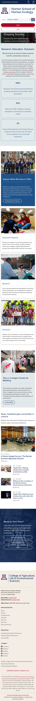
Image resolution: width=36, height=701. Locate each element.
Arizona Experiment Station (9, 666)
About (3, 611)
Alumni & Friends (6, 624)
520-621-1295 (16, 600)
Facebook (6, 646)
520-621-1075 (12, 598)
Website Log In (25, 670)
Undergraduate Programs (12, 201)
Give (18, 29)
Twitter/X (5, 649)
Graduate (4, 617)
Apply (18, 25)
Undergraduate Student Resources (11, 633)
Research (4, 620)
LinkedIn (5, 651)
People (3, 613)
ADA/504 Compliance (13, 670)
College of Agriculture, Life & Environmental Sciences (16, 661)
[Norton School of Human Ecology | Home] (18, 10)
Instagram (6, 653)
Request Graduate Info (18, 542)
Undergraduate (5, 615)
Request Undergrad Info (18, 537)
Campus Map (5, 638)
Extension (4, 622)
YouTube (5, 656)
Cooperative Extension (7, 664)
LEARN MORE (9, 402)
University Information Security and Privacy (18, 695)
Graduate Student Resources (9, 635)
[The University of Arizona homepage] (10, 2)
